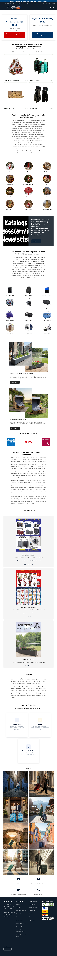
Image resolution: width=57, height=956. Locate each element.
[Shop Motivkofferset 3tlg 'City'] (41, 66)
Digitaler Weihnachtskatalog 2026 (14, 21)
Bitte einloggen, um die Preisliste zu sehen (29, 560)
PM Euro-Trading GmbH (12, 953)
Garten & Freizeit (9, 108)
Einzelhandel (19, 920)
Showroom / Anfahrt (34, 907)
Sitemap (18, 907)
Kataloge (18, 904)
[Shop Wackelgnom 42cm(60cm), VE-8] (16, 66)
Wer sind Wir (32, 910)
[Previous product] (6, 66)
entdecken (36, 241)
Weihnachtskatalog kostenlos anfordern (14, 35)
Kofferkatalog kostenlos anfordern (42, 35)
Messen (31, 913)
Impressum (32, 920)
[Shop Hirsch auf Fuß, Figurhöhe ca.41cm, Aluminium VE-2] (41, 94)
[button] (2, 7)
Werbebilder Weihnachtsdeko (20, 930)
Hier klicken (27, 564)
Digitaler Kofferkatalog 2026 (42, 20)
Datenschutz (32, 904)
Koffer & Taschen (34, 80)
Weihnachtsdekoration (11, 80)
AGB (30, 916)
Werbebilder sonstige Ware (21, 935)
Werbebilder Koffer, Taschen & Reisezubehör (21, 925)
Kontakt (18, 916)
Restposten (33, 108)
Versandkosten (20, 913)
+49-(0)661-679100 (9, 912)
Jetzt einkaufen (15, 382)
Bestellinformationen (21, 910)
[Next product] (26, 66)
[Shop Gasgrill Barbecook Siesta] (16, 94)
